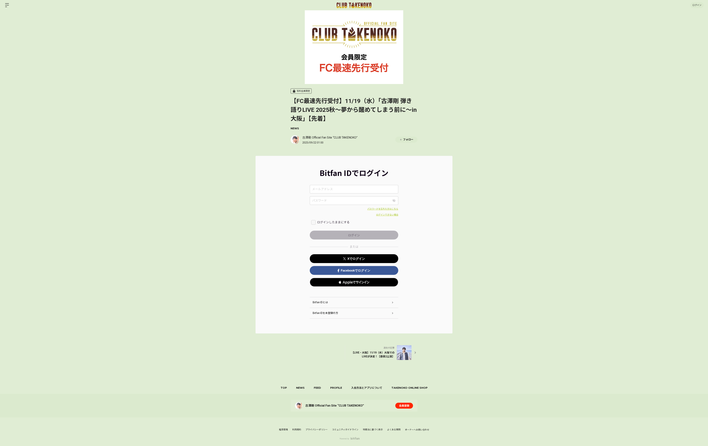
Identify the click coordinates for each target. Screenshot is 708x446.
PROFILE (336, 387)
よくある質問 (393, 429)
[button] (354, 282)
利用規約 (296, 429)
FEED (317, 387)
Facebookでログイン (355, 270)
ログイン (697, 5)
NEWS (295, 128)
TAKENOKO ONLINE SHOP (409, 387)
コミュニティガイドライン (345, 429)
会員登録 (404, 405)
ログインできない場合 (387, 215)
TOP (284, 387)
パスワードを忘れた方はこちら (382, 209)
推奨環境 (283, 429)
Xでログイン (356, 258)
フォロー (408, 139)
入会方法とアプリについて (366, 387)
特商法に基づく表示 (373, 429)
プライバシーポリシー (317, 429)
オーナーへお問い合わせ (417, 430)
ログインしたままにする (333, 222)
